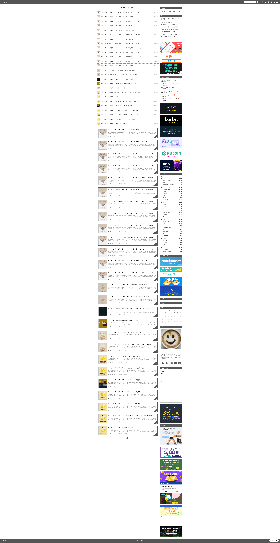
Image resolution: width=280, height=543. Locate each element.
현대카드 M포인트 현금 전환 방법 (169, 31)
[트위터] (167, 363)
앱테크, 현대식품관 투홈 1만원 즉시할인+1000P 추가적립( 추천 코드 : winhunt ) (120, 92)
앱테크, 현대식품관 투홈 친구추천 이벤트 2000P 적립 (114, 123)
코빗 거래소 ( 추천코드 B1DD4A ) (169, 83)
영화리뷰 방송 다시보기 (172, 184)
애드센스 (172, 242)
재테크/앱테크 (112, 136)
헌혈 (172, 195)
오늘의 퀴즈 (172, 210)
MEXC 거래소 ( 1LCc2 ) (167, 87)
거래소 (172, 206)
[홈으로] (262, 2)
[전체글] (265, 2)
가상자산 (172, 208)
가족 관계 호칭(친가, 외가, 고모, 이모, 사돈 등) (171, 19)
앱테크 (172, 204)
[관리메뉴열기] (277, 271)
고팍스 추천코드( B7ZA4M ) (168, 80)
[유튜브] (175, 363)
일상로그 (172, 233)
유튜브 (172, 244)
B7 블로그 (172, 238)
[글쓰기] (271, 2)
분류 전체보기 (171, 176)
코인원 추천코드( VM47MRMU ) (169, 91)
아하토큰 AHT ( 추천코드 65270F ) (170, 98)
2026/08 (171, 310)
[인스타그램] (171, 363)
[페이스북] (163, 363)
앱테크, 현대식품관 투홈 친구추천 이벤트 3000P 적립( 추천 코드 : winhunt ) (119, 105)
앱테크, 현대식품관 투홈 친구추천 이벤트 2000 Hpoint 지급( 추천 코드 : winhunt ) (121, 119)
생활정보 (172, 191)
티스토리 (172, 240)
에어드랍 (172, 214)
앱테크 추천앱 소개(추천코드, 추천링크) (171, 11)
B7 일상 (172, 219)
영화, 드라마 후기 (172, 180)
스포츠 (172, 197)
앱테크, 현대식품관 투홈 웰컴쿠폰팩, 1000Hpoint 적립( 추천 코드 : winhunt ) (119, 83)
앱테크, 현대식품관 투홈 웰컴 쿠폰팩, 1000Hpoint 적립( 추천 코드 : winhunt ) (119, 79)
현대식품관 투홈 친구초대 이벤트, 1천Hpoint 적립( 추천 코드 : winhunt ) (118, 70)
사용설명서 (172, 193)
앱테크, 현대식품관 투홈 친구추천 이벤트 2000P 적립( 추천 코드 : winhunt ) (119, 110)
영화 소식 (172, 182)
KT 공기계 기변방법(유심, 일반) (169, 36)
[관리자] (274, 2)
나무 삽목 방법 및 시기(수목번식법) (170, 27)
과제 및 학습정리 (172, 251)
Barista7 (4, 2)
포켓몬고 (172, 223)
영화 (172, 178)
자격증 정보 (172, 249)
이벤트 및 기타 (172, 212)
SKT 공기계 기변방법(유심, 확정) (169, 34)
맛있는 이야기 (172, 231)
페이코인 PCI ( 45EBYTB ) (168, 95)
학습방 (172, 247)
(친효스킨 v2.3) (13, 540)
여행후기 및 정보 (172, 227)
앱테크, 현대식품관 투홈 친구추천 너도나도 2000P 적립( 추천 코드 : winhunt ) (120, 101)
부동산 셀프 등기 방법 (167, 22)
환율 (172, 216)
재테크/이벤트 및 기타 (114, 160)
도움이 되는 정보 (172, 187)
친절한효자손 (7, 540)
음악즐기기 (172, 235)
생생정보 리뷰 (172, 199)
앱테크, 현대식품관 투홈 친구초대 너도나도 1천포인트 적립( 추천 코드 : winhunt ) (121, 12)
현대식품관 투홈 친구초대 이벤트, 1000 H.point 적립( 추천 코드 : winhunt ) (119, 74)
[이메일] (179, 363)
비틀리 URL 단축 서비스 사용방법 (169, 39)
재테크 (172, 202)
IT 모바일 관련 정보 (172, 189)
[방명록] (268, 2)
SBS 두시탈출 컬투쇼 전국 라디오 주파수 (171, 24)
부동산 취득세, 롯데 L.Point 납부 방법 (170, 29)
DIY (172, 229)
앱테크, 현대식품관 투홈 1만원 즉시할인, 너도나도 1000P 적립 (116, 88)
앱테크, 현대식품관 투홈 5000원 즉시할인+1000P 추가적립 (115, 96)
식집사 (172, 225)
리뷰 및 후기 (172, 221)
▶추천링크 (164, 81)
